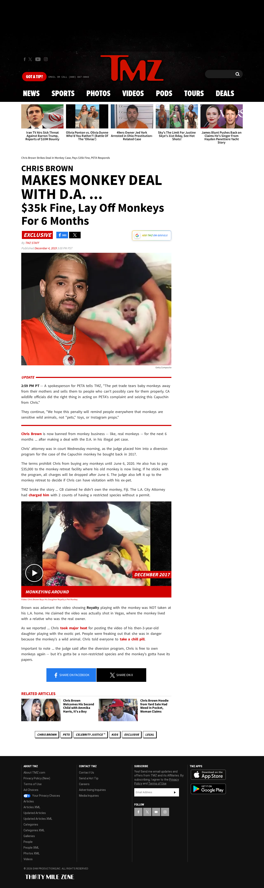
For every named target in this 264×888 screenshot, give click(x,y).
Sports (63, 94)
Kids (114, 734)
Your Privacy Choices (46, 795)
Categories (31, 824)
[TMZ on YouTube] (156, 812)
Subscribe (175, 792)
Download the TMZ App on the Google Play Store (208, 789)
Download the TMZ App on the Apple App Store (208, 775)
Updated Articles (35, 813)
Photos (98, 94)
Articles (29, 801)
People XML (31, 847)
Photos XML (32, 853)
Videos (133, 94)
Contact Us (86, 772)
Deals (225, 94)
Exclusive (131, 734)
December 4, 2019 (45, 248)
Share (74, 675)
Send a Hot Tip (88, 778)
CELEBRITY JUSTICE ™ (90, 734)
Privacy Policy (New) (37, 778)
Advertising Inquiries (92, 790)
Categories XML (34, 830)
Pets (66, 734)
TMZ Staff (32, 243)
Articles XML (32, 807)
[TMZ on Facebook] (24, 59)
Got (34, 77)
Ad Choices (31, 790)
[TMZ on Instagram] (45, 59)
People (28, 841)
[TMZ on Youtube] (38, 59)
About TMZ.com (34, 772)
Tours (194, 94)
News (31, 94)
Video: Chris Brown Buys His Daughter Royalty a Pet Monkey (49, 599)
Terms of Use (33, 784)
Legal (149, 734)
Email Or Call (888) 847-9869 (68, 77)
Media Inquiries (89, 795)
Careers (84, 784)
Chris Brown (47, 734)
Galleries (29, 836)
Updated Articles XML (38, 818)
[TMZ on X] (31, 59)
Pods (164, 94)
